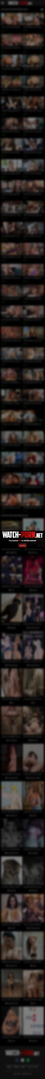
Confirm (22, 545)
